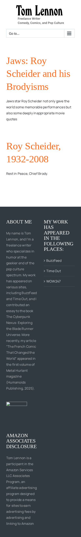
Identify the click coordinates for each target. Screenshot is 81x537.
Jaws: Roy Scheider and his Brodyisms (38, 73)
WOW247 (53, 281)
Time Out (53, 271)
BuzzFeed (53, 260)
